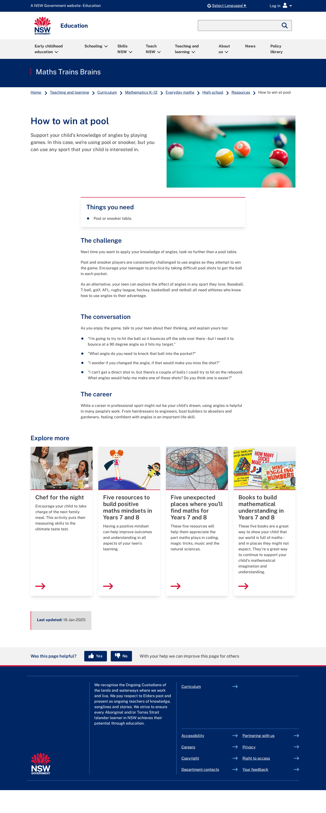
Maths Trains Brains (68, 71)
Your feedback (255, 769)
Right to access (256, 758)
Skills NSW (122, 49)
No (124, 656)
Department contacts (200, 769)
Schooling (93, 46)
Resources (240, 92)
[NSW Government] (41, 763)
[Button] (37, 165)
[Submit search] (285, 25)
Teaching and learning (187, 49)
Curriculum (107, 92)
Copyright (190, 758)
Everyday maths (180, 92)
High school (212, 92)
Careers (188, 747)
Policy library (276, 49)
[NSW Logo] (42, 26)
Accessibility (192, 735)
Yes (99, 656)
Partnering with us (258, 735)
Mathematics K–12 (141, 92)
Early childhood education (49, 49)
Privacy (249, 747)
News (250, 46)
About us (224, 49)
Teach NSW (151, 49)
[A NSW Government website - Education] (67, 5)
